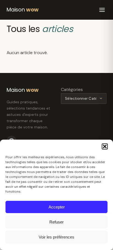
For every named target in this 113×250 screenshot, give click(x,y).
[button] (105, 146)
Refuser (56, 222)
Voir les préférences (56, 237)
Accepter (57, 207)
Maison (23, 9)
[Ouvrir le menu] (102, 9)
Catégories (72, 89)
